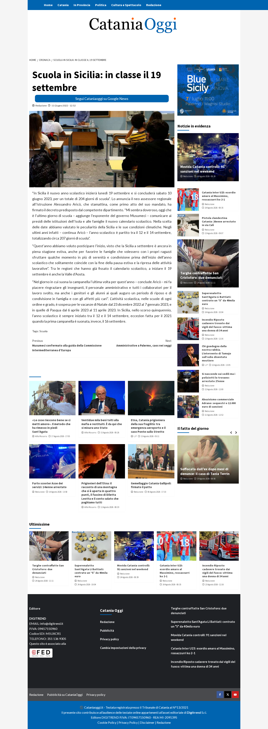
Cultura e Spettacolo (126, 5)
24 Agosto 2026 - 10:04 (214, 312)
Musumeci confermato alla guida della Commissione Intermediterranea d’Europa (67, 345)
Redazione (153, 5)
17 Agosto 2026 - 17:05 (60, 436)
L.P (135, 436)
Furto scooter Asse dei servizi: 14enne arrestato (49, 485)
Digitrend (194, 712)
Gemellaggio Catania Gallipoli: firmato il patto (151, 485)
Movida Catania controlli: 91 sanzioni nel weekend (202, 168)
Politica (100, 5)
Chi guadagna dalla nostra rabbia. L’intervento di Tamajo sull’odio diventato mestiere (216, 353)
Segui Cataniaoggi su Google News (101, 98)
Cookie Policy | (108, 722)
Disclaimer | (148, 722)
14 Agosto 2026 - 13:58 (58, 491)
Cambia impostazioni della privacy (123, 647)
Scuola (43, 331)
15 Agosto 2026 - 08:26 (110, 432)
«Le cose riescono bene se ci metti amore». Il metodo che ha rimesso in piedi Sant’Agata (51, 426)
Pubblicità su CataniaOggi (65, 694)
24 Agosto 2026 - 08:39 (206, 176)
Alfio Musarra (41, 436)
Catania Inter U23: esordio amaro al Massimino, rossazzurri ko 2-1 (219, 196)
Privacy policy (109, 639)
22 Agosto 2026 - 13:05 (221, 365)
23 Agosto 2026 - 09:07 (214, 233)
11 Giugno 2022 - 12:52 (63, 105)
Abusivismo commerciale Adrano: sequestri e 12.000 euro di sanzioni (219, 403)
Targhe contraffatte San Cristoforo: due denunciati (201, 275)
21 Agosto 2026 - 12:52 (214, 414)
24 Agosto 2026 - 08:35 (214, 207)
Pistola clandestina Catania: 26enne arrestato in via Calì (219, 221)
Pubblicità (107, 630)
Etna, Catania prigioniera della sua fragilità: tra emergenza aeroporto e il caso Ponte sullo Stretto (148, 426)
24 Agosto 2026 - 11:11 (206, 282)
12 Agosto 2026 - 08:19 (110, 507)
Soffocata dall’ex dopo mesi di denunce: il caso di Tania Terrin (205, 471)
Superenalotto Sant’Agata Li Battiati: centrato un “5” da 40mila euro (218, 298)
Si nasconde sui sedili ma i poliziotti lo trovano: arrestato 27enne (218, 377)
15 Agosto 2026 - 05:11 (150, 436)
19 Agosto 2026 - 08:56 (206, 478)
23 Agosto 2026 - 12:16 (214, 338)
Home (48, 5)
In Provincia (82, 5)
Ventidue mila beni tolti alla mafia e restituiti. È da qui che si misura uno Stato (101, 424)
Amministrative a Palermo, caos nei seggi (143, 343)
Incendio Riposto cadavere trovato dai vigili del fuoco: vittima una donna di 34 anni (217, 325)
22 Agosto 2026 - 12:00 (214, 389)
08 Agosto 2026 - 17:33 (157, 491)
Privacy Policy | (129, 722)
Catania (63, 5)
